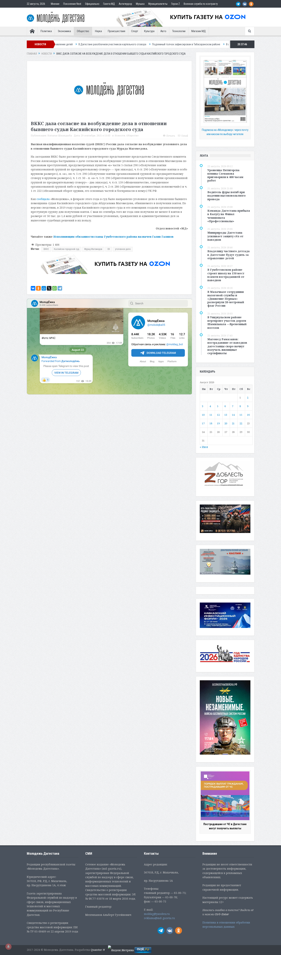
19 (218, 423)
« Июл (204, 447)
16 (248, 414)
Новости (120, 135)
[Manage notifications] (8, 947)
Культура (149, 31)
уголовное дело (123, 249)
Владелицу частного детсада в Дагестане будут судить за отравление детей (228, 254)
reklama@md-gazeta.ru (159, 918)
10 (203, 414)
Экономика (64, 31)
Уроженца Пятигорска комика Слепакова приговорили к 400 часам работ (225, 175)
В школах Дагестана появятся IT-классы (198, 44)
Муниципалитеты (157, 3)
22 (241, 423)
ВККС (46, 249)
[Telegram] (60, 288)
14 (233, 414)
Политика (46, 31)
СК (108, 249)
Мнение (55, 3)
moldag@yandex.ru (157, 914)
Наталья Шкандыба (59, 135)
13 (225, 414)
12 (218, 414)
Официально (92, 3)
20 (225, 423)
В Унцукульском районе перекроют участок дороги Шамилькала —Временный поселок (227, 322)
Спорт (134, 31)
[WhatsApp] (54, 288)
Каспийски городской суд (66, 249)
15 (241, 414)
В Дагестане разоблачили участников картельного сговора (62, 44)
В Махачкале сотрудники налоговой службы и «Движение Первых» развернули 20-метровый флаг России (225, 299)
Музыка (140, 3)
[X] (49, 288)
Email (184, 135)
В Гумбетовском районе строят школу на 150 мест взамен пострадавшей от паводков (225, 275)
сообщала (43, 199)
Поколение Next (72, 3)
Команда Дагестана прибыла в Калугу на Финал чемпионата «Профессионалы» (228, 216)
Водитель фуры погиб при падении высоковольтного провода (226, 195)
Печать (170, 135)
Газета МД (109, 3)
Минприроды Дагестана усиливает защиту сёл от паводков (225, 236)
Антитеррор (125, 3)
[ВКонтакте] (33, 288)
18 (211, 423)
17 (203, 423)
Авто (163, 31)
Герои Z (175, 3)
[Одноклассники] (38, 288)
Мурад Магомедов (93, 249)
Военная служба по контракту (201, 3)
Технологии (178, 31)
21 (233, 423)
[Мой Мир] (43, 288)
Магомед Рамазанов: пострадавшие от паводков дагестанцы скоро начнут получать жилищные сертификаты (227, 346)
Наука (98, 31)
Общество (83, 31)
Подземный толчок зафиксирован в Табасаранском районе (136, 44)
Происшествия (116, 31)
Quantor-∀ (98, 950)
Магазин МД (198, 31)
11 (211, 414)
